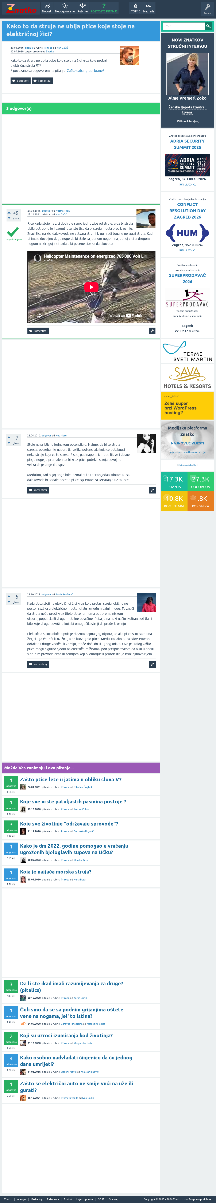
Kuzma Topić (63, 210)
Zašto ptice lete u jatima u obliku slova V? (71, 779)
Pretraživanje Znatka (187, 465)
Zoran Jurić (80, 997)
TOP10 (135, 11)
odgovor (46, 210)
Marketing (37, 1199)
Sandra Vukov (81, 809)
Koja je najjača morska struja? (55, 872)
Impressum (176, 452)
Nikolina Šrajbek (83, 787)
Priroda (48, 47)
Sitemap (113, 1199)
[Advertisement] (81, 159)
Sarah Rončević (64, 594)
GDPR (101, 1199)
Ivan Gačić (62, 47)
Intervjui (21, 1199)
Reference (53, 1199)
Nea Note (61, 435)
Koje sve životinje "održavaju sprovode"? (69, 824)
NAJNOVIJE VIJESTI (187, 443)
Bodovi (68, 1199)
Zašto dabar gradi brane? (85, 70)
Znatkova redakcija (194, 452)
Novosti (47, 11)
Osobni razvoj (69, 1071)
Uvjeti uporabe (84, 1199)
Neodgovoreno (65, 11)
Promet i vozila (69, 1097)
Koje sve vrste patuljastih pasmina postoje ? (73, 802)
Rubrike (82, 11)
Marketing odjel (96, 1023)
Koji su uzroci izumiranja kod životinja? (66, 1035)
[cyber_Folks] (187, 418)
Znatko (50, 51)
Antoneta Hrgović (84, 831)
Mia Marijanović (90, 1071)
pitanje (29, 47)
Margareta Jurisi (83, 1043)
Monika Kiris (81, 860)
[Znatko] (21, 8)
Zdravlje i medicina (71, 1023)
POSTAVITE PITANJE (103, 11)
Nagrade (148, 11)
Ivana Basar (80, 879)
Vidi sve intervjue (187, 121)
